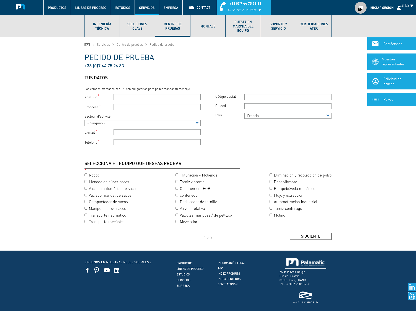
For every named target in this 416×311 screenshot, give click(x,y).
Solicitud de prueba (392, 81)
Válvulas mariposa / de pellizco (206, 214)
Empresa (171, 8)
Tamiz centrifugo (288, 208)
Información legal (231, 263)
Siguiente (310, 236)
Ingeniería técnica (102, 26)
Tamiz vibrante (192, 181)
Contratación (227, 284)
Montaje (207, 26)
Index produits (229, 273)
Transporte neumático (107, 214)
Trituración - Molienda (198, 174)
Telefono (90, 142)
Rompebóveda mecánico (294, 188)
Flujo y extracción (288, 195)
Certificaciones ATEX (314, 26)
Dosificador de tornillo (198, 201)
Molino (279, 214)
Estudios (122, 8)
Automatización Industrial (295, 201)
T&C (220, 268)
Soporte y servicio (278, 26)
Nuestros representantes (393, 61)
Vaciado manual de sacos (110, 195)
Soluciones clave (137, 26)
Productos (57, 8)
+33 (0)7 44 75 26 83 (245, 3)
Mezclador (188, 221)
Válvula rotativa (192, 208)
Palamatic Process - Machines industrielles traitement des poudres (20, 5)
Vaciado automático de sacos (113, 188)
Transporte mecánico (107, 221)
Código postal (225, 96)
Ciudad (220, 105)
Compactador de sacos (108, 201)
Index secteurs (229, 279)
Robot (94, 174)
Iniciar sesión (382, 8)
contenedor (189, 195)
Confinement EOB (195, 188)
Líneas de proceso (90, 8)
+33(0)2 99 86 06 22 (298, 284)
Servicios (147, 8)
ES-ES (404, 5)
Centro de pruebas (173, 26)
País (218, 115)
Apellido (90, 97)
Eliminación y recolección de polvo (303, 174)
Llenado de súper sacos (109, 181)
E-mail (89, 132)
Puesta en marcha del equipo (243, 26)
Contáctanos (393, 43)
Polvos (388, 99)
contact (203, 7)
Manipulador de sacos (107, 208)
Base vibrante (285, 181)
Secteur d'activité (97, 116)
